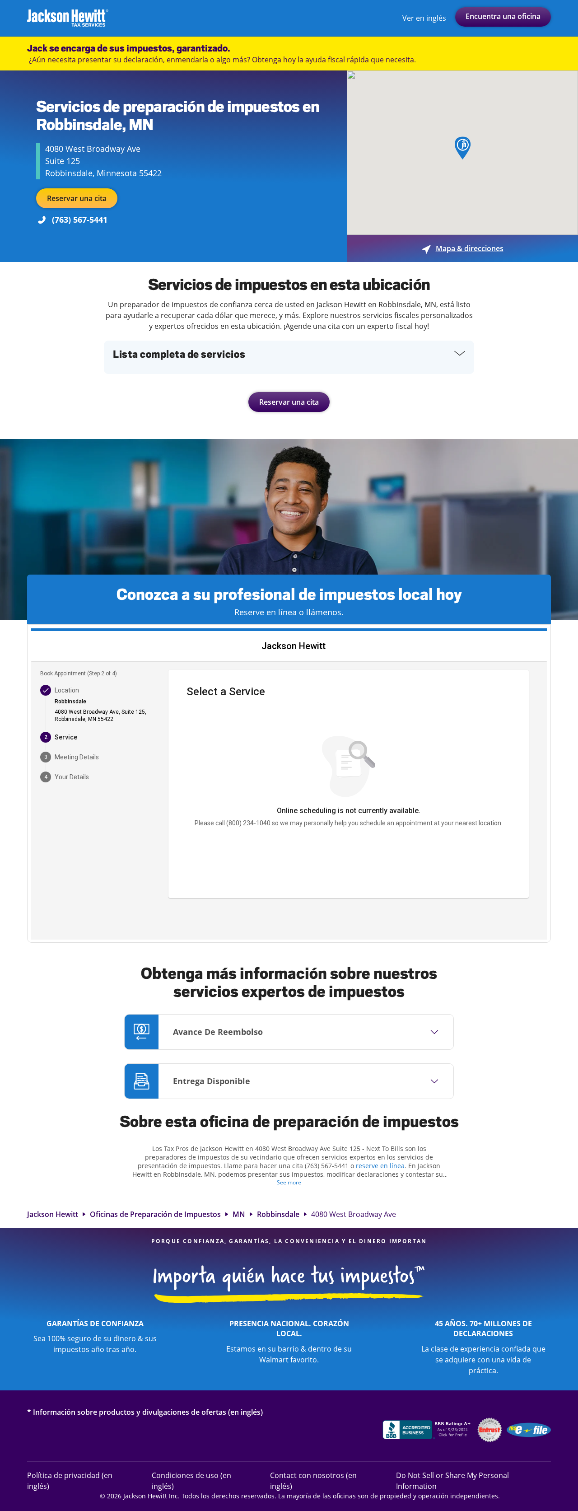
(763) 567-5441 (79, 219)
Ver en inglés (424, 18)
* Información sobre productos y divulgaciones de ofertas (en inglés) (145, 1412)
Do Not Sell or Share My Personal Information (452, 1480)
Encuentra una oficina (503, 16)
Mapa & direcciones (462, 248)
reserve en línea (380, 1165)
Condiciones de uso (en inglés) (191, 1480)
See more (289, 1182)
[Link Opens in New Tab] (427, 1431)
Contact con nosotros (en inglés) (313, 1480)
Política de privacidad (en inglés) (69, 1480)
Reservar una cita (77, 198)
